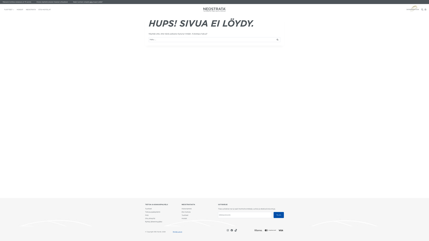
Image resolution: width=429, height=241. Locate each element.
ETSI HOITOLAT (45, 9)
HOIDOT (20, 9)
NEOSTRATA (31, 9)
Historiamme (187, 209)
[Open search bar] (422, 10)
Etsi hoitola (186, 212)
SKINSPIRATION (412, 9)
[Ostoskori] (425, 9)
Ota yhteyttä (150, 218)
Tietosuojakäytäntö (152, 212)
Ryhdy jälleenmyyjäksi (153, 222)
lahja (91, 2)
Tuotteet (148, 209)
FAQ (146, 215)
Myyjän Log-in (177, 232)
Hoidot (184, 218)
